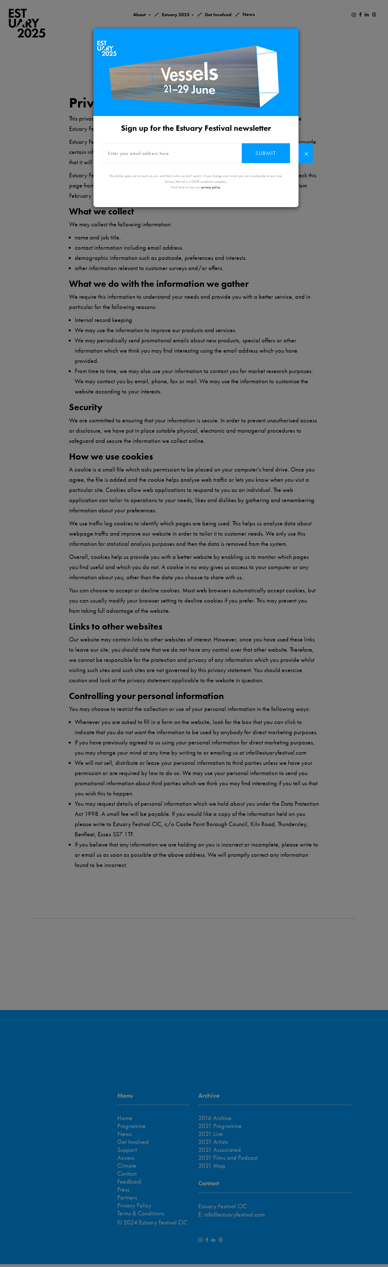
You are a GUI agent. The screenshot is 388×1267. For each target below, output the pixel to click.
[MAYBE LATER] (306, 153)
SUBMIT (265, 153)
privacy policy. (211, 187)
